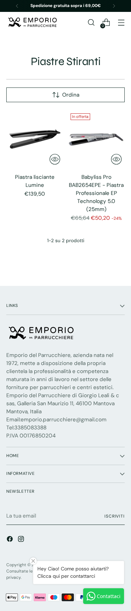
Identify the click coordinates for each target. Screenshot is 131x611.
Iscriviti (114, 516)
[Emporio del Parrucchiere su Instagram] (21, 540)
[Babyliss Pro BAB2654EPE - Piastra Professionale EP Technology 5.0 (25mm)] (96, 139)
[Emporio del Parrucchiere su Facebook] (10, 540)
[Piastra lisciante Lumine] (34, 139)
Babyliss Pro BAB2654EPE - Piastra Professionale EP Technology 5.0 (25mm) (96, 193)
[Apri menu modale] (121, 22)
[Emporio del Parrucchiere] (32, 22)
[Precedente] (17, 6)
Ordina (70, 94)
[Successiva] (114, 6)
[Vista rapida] (54, 159)
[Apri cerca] (91, 22)
